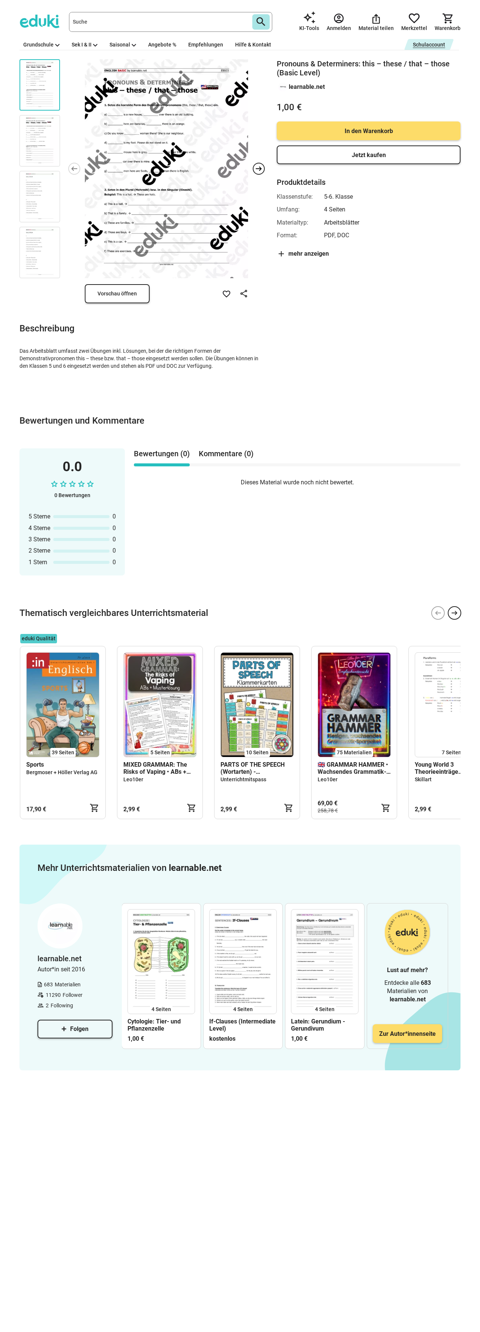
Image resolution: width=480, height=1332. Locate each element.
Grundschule (38, 45)
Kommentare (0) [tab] (226, 453)
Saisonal (120, 45)
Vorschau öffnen (117, 294)
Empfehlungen (205, 45)
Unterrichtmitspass (243, 779)
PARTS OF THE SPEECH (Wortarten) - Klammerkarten (252, 768)
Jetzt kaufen (369, 155)
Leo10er (133, 779)
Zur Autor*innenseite (407, 1033)
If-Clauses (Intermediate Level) (242, 1025)
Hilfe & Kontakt (253, 45)
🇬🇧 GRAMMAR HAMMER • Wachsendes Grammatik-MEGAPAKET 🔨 (353, 768)
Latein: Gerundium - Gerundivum (318, 1025)
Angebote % (162, 45)
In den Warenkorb (369, 131)
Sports (35, 764)
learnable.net (307, 86)
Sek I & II (82, 45)
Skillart (423, 779)
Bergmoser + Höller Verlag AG (62, 772)
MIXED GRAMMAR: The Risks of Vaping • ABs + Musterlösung (155, 768)
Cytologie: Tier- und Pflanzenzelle (154, 1025)
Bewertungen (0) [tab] (162, 453)
